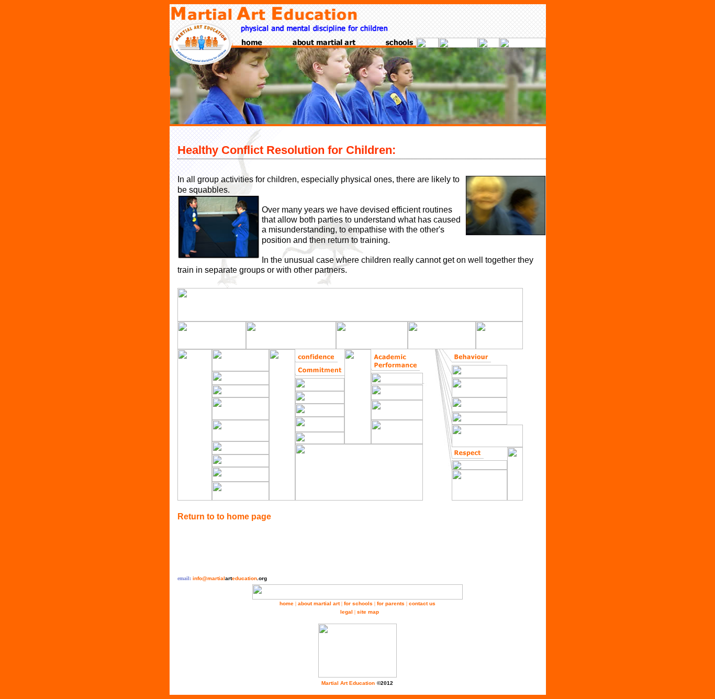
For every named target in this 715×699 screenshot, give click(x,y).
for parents (391, 603)
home (287, 603)
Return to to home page (224, 516)
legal (346, 612)
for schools (358, 603)
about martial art (319, 603)
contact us (422, 603)
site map (368, 612)
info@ (230, 578)
